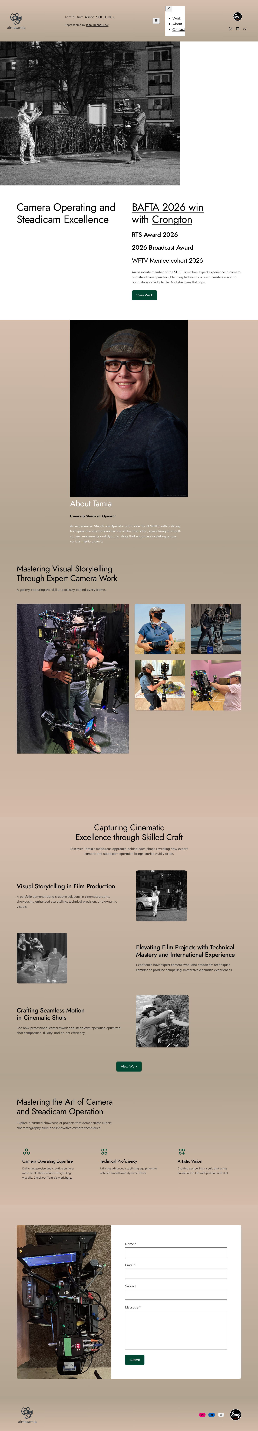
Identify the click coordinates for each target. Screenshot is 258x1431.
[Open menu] (156, 21)
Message (133, 1307)
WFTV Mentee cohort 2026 (167, 260)
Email (130, 1265)
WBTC (155, 526)
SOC (99, 17)
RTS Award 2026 (155, 234)
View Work (144, 295)
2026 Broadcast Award (162, 247)
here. (68, 1177)
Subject (130, 1286)
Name (130, 1244)
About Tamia (91, 503)
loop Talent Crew (97, 25)
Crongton (172, 219)
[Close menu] (168, 8)
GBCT (110, 17)
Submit (135, 1360)
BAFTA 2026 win (168, 207)
